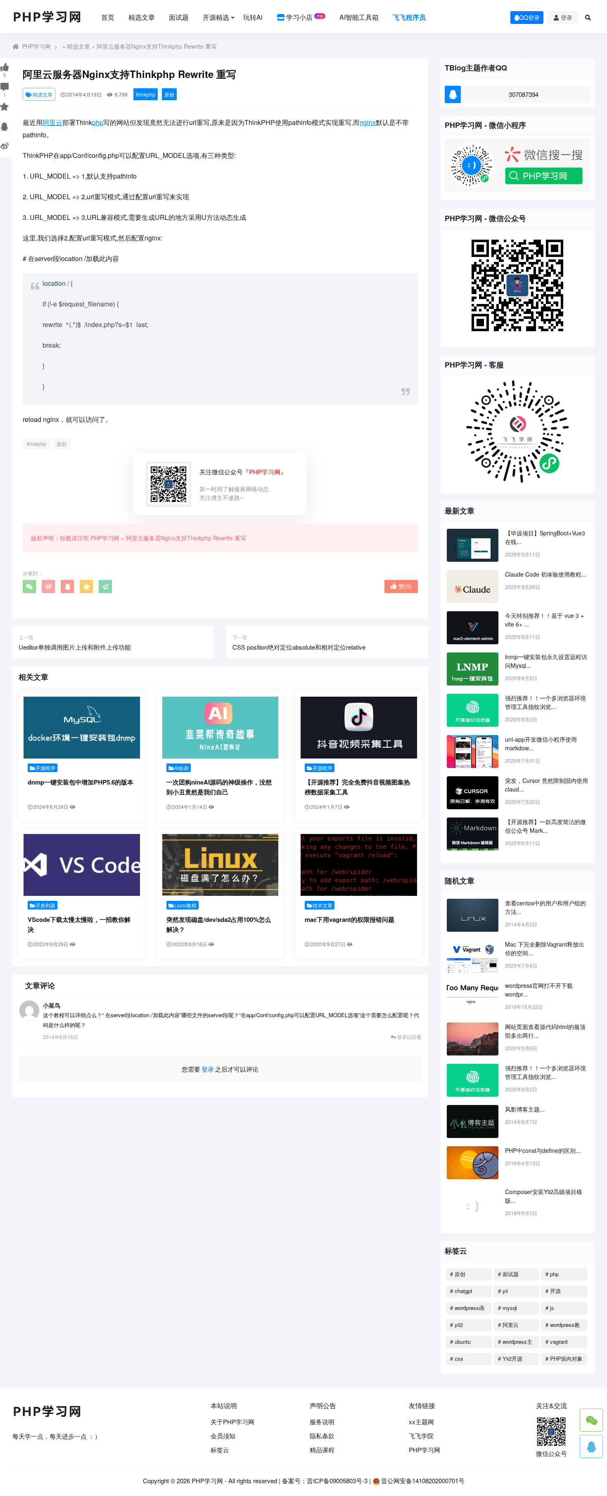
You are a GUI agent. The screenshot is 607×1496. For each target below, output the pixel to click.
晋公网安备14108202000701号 (423, 1480)
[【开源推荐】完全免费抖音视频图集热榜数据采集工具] (359, 728)
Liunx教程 (185, 905)
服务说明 (322, 1421)
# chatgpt (461, 1291)
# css (456, 1358)
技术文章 (322, 905)
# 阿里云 (508, 1325)
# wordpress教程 (562, 1326)
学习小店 (304, 17)
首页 (107, 17)
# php (552, 1274)
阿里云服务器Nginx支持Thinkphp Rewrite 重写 (186, 538)
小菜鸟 (51, 1005)
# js (549, 1308)
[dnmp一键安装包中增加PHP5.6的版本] (82, 728)
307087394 (523, 94)
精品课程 (322, 1449)
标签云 (220, 1449)
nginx (368, 122)
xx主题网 (421, 1421)
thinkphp (145, 94)
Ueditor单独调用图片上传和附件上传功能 (75, 647)
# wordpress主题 (515, 1343)
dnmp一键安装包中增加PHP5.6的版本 (80, 782)
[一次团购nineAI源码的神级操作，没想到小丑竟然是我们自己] (220, 728)
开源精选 (216, 17)
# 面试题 (508, 1274)
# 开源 (553, 1291)
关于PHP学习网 (232, 1421)
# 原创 (457, 1274)
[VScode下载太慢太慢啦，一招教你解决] (82, 865)
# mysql (507, 1308)
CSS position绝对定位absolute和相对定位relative (298, 647)
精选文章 (141, 17)
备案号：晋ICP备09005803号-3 (325, 1480)
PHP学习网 (36, 46)
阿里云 (52, 122)
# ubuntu (460, 1341)
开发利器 (45, 905)
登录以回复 (409, 1036)
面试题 (179, 17)
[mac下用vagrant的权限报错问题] (359, 865)
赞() (405, 586)
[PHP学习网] (47, 17)
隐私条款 (322, 1435)
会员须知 (223, 1435)
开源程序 (45, 767)
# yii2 (456, 1325)
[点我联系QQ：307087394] (591, 1446)
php (97, 122)
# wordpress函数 (467, 1309)
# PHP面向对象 (564, 1358)
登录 (566, 17)
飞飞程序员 (409, 17)
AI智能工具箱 (359, 17)
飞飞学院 (421, 1435)
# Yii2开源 (510, 1358)
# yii (503, 1291)
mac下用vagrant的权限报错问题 (349, 919)
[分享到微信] (29, 586)
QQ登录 (529, 17)
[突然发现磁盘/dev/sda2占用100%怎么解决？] (220, 865)
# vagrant (556, 1341)
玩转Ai (253, 17)
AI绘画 (181, 767)
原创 (169, 94)
